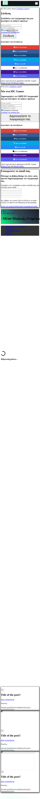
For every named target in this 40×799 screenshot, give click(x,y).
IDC (4, 211)
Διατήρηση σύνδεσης (10, 30)
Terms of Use (5, 83)
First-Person (10, 709)
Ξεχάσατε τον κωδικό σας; (10, 32)
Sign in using (21, 47)
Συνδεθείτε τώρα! (15, 87)
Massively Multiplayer (17, 707)
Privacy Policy (19, 83)
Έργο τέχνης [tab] (9, 229)
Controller (8, 707)
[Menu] (5, 3)
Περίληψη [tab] (9, 235)
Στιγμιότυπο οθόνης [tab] (12, 231)
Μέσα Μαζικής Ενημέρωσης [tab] (15, 227)
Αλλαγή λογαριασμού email (27, 206)
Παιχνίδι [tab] (8, 233)
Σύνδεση (8, 35)
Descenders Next (9, 213)
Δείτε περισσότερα (7, 700)
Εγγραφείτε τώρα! (22, 9)
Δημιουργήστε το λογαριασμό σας (20, 117)
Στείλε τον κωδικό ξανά (9, 206)
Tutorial (3, 707)
